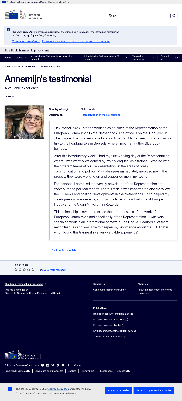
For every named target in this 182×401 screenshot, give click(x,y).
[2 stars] (18, 269)
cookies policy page (58, 388)
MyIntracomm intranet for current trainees (114, 330)
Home (8, 57)
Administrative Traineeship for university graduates (51, 57)
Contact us (165, 57)
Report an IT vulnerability (17, 370)
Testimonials (30, 66)
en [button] (115, 15)
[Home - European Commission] (27, 14)
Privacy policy (88, 370)
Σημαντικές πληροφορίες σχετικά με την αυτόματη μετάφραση (76, 41)
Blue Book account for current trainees (113, 313)
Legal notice (106, 370)
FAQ (177, 57)
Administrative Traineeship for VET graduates (101, 57)
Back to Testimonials (64, 250)
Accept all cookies (119, 390)
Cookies (72, 370)
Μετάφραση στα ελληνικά (26, 41)
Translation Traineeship (138, 57)
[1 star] (16, 269)
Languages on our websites (49, 370)
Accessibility (123, 370)
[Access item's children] (25, 58)
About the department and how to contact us (155, 291)
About (19, 57)
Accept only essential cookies (153, 390)
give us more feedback (54, 269)
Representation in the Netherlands (100, 114)
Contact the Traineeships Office (109, 289)
